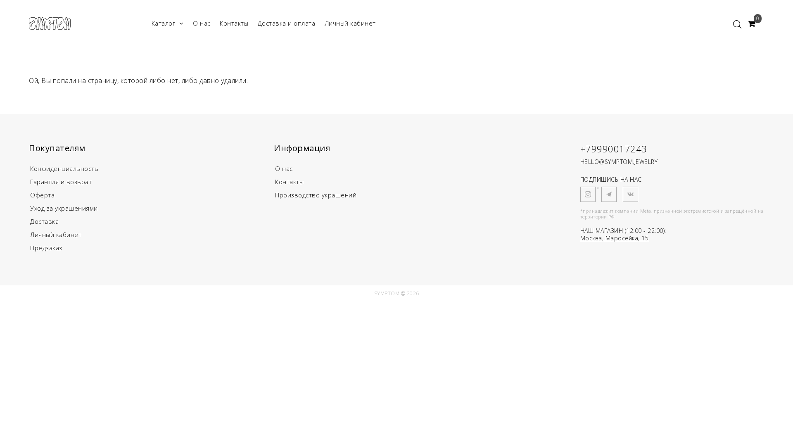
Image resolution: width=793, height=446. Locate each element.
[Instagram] (588, 194)
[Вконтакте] (630, 194)
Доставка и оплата (287, 23)
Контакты (234, 23)
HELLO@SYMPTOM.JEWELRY (619, 162)
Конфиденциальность (64, 168)
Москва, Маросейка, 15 (614, 238)
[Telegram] (609, 194)
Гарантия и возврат (61, 182)
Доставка (44, 221)
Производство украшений (315, 195)
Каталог (164, 23)
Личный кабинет (350, 23)
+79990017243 (613, 148)
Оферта (42, 195)
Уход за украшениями (64, 208)
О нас (202, 23)
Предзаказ (46, 248)
